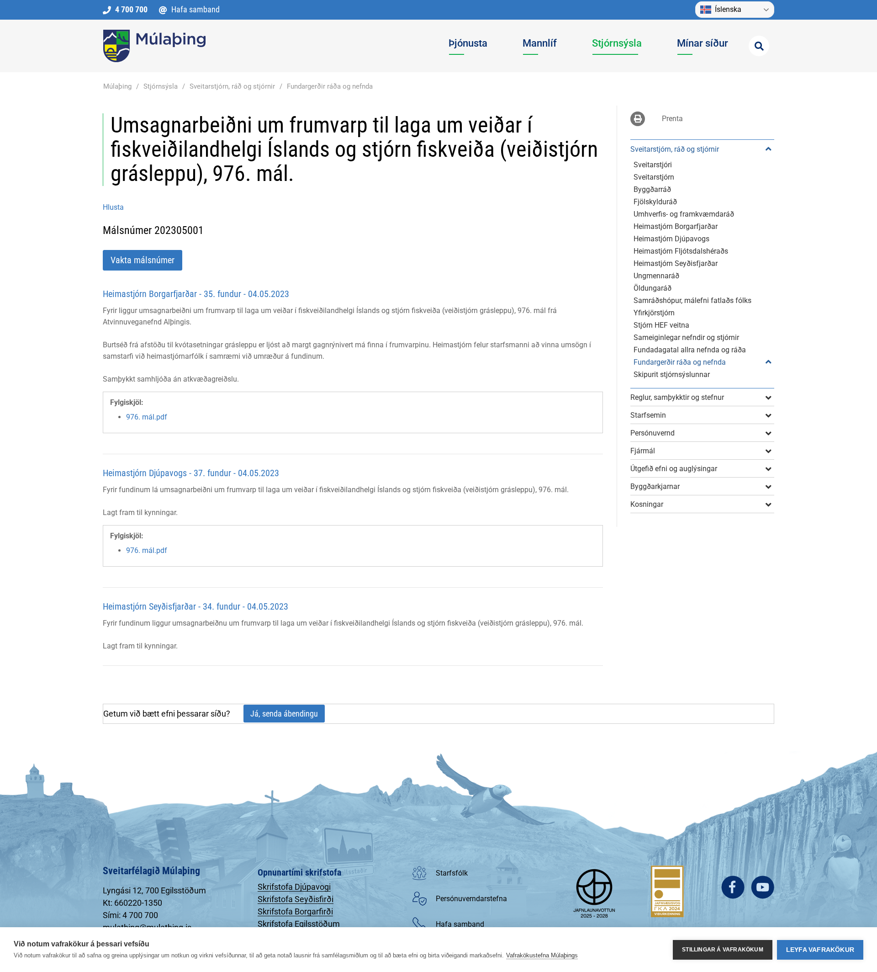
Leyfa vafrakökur (820, 949)
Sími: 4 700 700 (130, 915)
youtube (762, 887)
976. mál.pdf (146, 417)
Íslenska (728, 9)
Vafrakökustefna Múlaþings (542, 955)
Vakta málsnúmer (142, 260)
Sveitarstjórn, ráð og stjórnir (232, 86)
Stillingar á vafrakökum (722, 949)
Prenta (672, 118)
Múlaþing (117, 86)
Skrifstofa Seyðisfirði (295, 899)
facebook (733, 887)
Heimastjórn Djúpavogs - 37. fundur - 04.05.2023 (191, 472)
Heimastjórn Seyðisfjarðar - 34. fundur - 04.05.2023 (195, 606)
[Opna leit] (759, 46)
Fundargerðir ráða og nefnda (330, 86)
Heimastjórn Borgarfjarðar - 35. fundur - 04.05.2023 (196, 293)
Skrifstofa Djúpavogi (294, 887)
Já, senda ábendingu (284, 713)
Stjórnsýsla (160, 86)
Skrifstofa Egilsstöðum (299, 924)
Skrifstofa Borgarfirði (295, 911)
